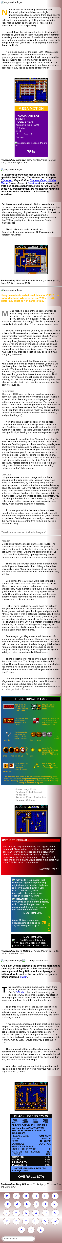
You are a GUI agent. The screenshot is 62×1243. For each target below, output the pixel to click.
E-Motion (20, 992)
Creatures (33, 183)
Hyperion (7, 180)
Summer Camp (38, 180)
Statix (23, 976)
